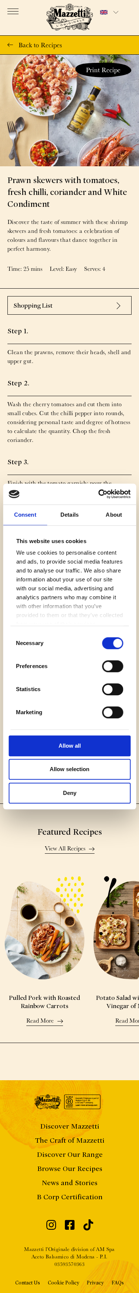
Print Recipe (103, 69)
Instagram (51, 1226)
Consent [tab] (25, 514)
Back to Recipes (40, 45)
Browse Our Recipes (69, 1168)
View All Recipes (65, 849)
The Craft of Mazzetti (70, 1140)
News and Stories (69, 1182)
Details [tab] (69, 514)
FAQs (118, 1283)
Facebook (70, 1226)
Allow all (70, 745)
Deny (69, 793)
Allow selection (69, 769)
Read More (40, 1021)
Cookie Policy (63, 1283)
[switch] (112, 666)
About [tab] (114, 514)
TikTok (88, 1226)
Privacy (95, 1283)
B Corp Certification (70, 1197)
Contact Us (27, 1283)
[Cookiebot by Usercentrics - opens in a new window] (98, 494)
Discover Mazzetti (69, 1126)
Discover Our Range (70, 1154)
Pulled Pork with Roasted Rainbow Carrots (44, 1002)
